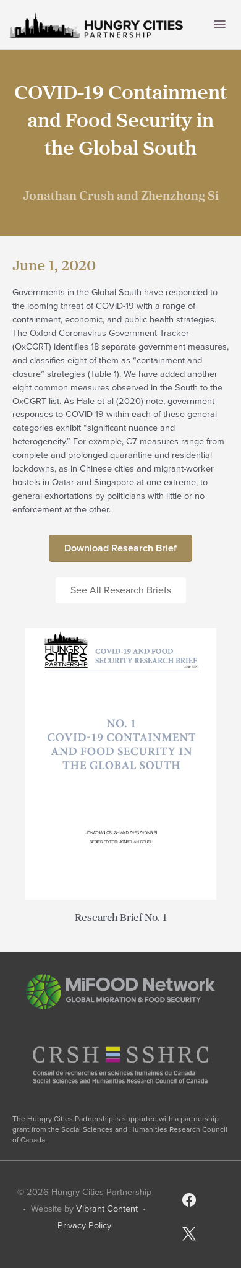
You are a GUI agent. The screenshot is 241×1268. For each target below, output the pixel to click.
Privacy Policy (84, 1225)
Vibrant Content (107, 1208)
